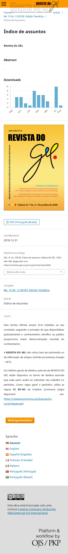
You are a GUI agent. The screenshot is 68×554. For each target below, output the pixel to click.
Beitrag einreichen (20, 420)
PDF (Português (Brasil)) (23, 222)
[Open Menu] (4, 4)
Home (7, 12)
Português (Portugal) (23, 471)
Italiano (14, 466)
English (14, 448)
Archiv (56, 12)
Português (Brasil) (21, 477)
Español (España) (21, 454)
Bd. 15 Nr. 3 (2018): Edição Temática (24, 16)
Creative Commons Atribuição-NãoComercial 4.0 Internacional (32, 511)
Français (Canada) (21, 460)
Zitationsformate (15, 272)
